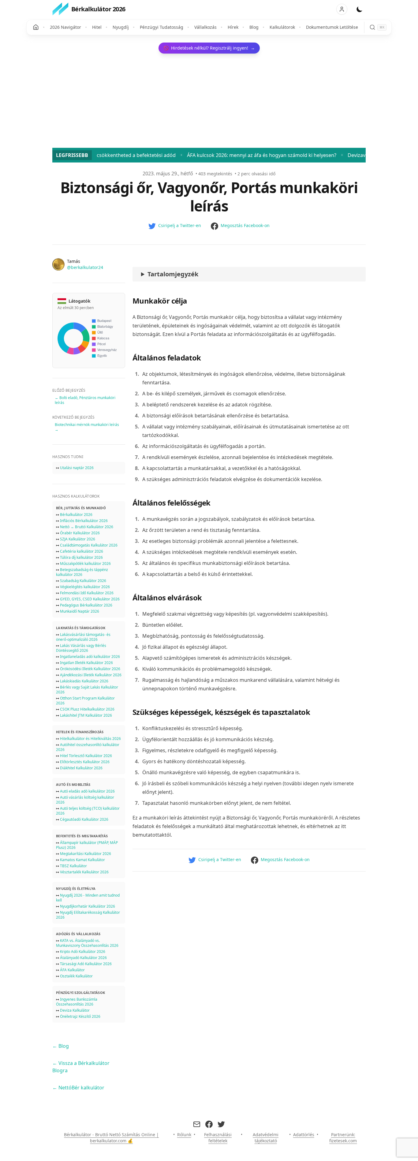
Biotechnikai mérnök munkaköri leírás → (87, 427)
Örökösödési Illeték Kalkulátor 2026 (90, 668)
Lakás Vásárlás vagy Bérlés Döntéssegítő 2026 (81, 648)
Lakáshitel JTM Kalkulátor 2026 (86, 715)
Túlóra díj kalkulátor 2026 (81, 557)
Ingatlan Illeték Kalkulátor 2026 (86, 662)
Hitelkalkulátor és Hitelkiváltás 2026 (90, 738)
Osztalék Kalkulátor (76, 976)
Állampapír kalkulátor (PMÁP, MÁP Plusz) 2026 (87, 845)
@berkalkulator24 (85, 267)
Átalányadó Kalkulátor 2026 (83, 957)
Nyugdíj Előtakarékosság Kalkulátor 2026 (88, 915)
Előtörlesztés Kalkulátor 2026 (85, 761)
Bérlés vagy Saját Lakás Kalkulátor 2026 (87, 690)
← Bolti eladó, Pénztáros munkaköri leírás (85, 400)
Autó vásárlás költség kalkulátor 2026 (85, 800)
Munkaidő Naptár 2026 (79, 611)
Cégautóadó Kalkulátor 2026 (84, 819)
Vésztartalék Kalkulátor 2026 (84, 872)
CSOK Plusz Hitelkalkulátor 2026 (87, 709)
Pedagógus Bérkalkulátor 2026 (86, 605)
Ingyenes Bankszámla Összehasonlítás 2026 (76, 1002)
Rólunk (184, 1134)
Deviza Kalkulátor (75, 1010)
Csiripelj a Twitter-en (179, 225)
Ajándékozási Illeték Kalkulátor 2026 (90, 675)
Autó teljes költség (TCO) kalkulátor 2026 (88, 811)
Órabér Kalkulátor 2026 (80, 533)
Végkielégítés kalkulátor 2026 (85, 586)
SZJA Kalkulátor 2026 (77, 539)
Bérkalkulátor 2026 (76, 514)
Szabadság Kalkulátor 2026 (83, 580)
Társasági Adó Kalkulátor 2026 (86, 963)
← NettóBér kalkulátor (78, 1087)
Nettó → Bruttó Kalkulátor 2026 (86, 526)
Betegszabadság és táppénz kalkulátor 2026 (82, 572)
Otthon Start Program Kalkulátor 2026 (85, 701)
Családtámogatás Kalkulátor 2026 (89, 545)
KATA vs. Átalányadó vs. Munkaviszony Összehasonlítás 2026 (87, 943)
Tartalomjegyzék (172, 274)
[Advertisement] (209, 102)
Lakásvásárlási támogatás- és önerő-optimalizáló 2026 (83, 637)
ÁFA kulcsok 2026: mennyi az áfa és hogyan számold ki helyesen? (226, 155)
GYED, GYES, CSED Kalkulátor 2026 (90, 599)
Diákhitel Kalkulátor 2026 (81, 768)
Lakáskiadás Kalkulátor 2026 (84, 681)
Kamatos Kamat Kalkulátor (82, 859)
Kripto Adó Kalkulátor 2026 (82, 951)
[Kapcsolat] (196, 1124)
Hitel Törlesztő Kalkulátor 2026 (86, 755)
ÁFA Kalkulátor (72, 969)
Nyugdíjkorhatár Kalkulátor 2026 (87, 906)
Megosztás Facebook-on (245, 225)
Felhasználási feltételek (218, 1138)
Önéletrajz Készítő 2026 (80, 1016)
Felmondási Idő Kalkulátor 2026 (87, 592)
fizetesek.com (343, 1141)
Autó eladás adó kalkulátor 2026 (87, 791)
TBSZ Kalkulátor (73, 865)
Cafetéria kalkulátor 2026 (81, 551)
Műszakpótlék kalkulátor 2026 (85, 563)
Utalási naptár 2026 (77, 467)
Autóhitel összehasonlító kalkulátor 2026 (87, 747)
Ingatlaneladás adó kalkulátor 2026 (90, 656)
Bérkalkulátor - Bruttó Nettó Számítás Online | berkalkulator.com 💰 (111, 1138)
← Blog (60, 1046)
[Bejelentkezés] (341, 9)
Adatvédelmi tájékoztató (265, 1138)
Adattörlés (303, 1134)
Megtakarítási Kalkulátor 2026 (85, 853)
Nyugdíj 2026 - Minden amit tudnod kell (88, 898)
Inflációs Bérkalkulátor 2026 (84, 520)
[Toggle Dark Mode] (359, 9)
